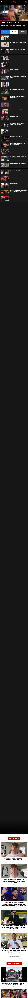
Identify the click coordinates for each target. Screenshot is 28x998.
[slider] (14, 20)
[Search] (26, 2)
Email (23, 31)
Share (6, 31)
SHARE (14, 31)
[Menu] (2, 2)
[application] (14, 13)
